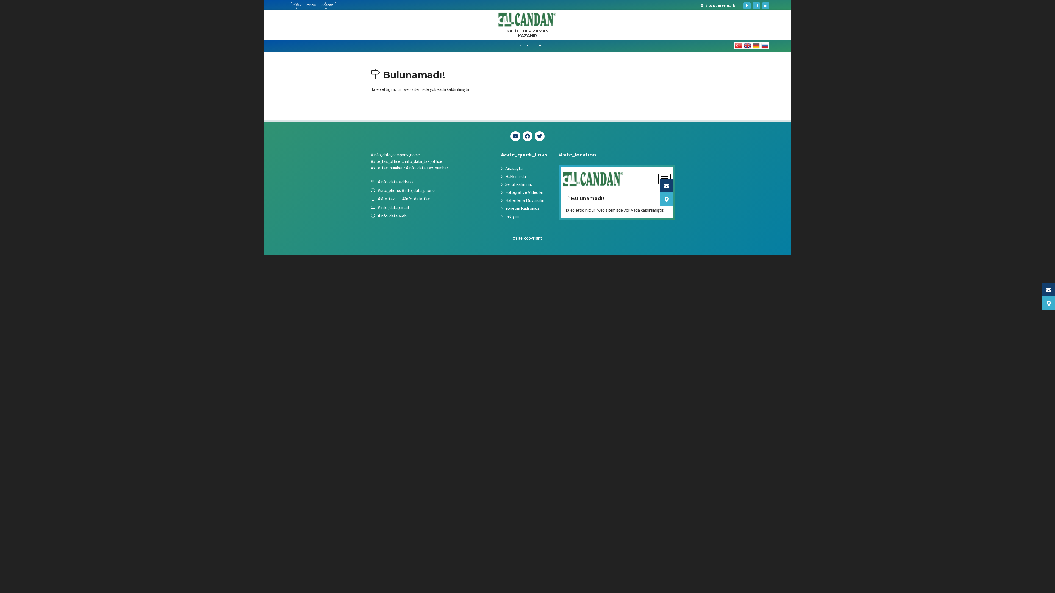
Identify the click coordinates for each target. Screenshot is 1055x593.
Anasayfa (514, 168)
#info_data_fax (416, 198)
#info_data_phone (418, 190)
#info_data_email (393, 207)
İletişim (512, 216)
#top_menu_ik (720, 5)
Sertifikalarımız (519, 184)
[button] (521, 46)
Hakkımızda (515, 176)
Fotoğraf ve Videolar (524, 192)
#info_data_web (392, 215)
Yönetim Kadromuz (522, 208)
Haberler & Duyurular (525, 200)
